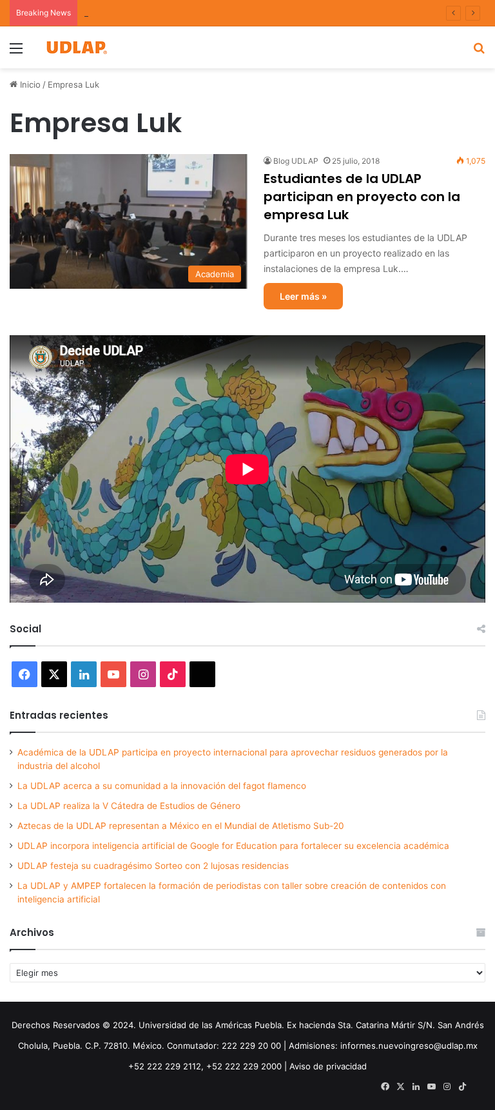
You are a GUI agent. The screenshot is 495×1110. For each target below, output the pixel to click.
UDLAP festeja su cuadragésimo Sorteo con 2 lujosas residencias (153, 866)
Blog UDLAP (295, 161)
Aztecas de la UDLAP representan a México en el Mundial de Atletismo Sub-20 (180, 826)
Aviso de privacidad (328, 1066)
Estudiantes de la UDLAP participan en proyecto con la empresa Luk (362, 197)
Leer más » (303, 296)
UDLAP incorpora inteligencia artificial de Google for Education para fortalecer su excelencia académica (233, 846)
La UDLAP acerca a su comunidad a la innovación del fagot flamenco (161, 786)
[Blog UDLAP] (76, 47)
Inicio (29, 84)
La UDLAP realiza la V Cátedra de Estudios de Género (128, 806)
